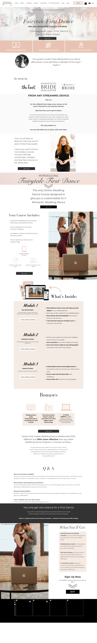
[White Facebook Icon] (15, 600)
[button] (85, 3)
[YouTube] (15, 604)
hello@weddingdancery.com (40, 502)
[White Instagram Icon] (15, 602)
